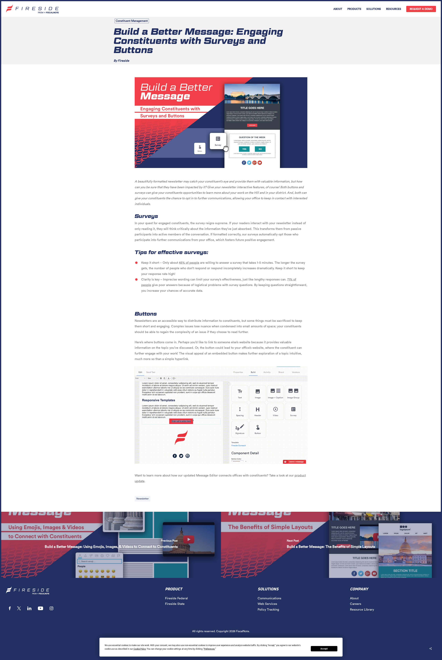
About (354, 598)
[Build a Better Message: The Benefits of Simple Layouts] (331, 545)
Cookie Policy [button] (139, 649)
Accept (324, 649)
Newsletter (142, 499)
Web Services (267, 603)
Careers (355, 603)
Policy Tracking (268, 609)
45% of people (189, 262)
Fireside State (175, 603)
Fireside (123, 60)
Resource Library (362, 609)
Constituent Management (132, 21)
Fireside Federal (176, 598)
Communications (269, 598)
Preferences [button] (209, 649)
